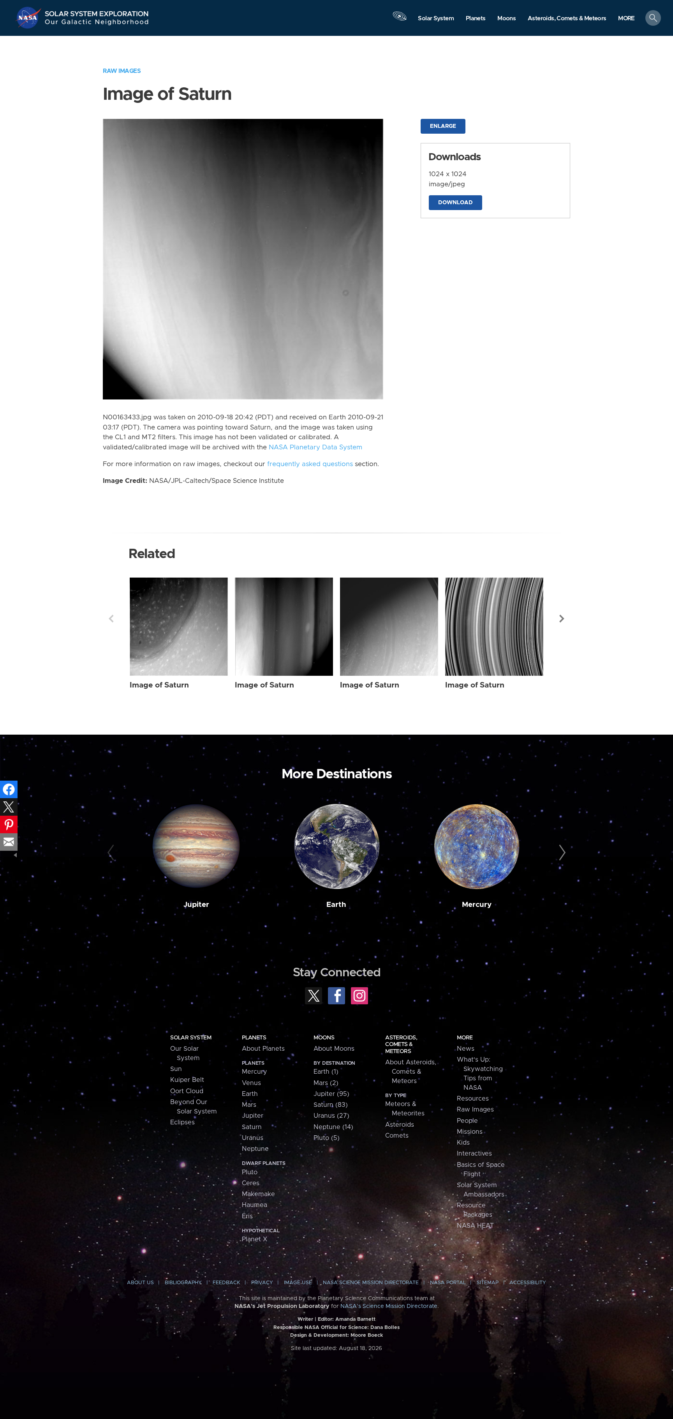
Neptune (255, 1149)
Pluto (249, 1172)
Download (455, 202)
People (467, 1121)
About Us (140, 1282)
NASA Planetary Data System (315, 447)
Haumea (254, 1205)
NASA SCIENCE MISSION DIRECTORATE (371, 1282)
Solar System (190, 1038)
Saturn (252, 1127)
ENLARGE (443, 126)
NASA (29, 17)
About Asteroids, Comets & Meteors (410, 1071)
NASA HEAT (475, 1226)
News (465, 1049)
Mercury (477, 904)
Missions (470, 1132)
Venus (251, 1083)
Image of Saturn (159, 685)
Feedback (226, 1282)
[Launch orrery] (399, 20)
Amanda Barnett (355, 1319)
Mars (249, 1105)
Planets (254, 1038)
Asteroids (399, 1125)
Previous (111, 618)
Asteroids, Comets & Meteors (401, 1044)
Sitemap (488, 1282)
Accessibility (527, 1282)
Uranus (252, 1138)
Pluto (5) (327, 1138)
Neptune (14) (333, 1127)
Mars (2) (326, 1083)
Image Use (298, 1282)
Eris (247, 1216)
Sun (176, 1069)
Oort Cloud (186, 1091)
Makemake (258, 1194)
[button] (626, 18)
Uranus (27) (331, 1116)
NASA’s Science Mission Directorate (388, 1306)
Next (562, 618)
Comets (397, 1136)
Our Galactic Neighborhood (97, 24)
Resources (473, 1099)
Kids (463, 1143)
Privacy (262, 1282)
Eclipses (182, 1122)
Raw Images (122, 71)
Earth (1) (326, 1072)
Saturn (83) (331, 1105)
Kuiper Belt (187, 1080)
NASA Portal (448, 1282)
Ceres (250, 1183)
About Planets (263, 1049)
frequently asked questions (310, 464)
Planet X (254, 1239)
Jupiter (196, 904)
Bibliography (183, 1282)
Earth (336, 904)
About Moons (334, 1049)
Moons (324, 1038)
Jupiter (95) (331, 1094)
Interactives (474, 1153)
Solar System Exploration (97, 11)
